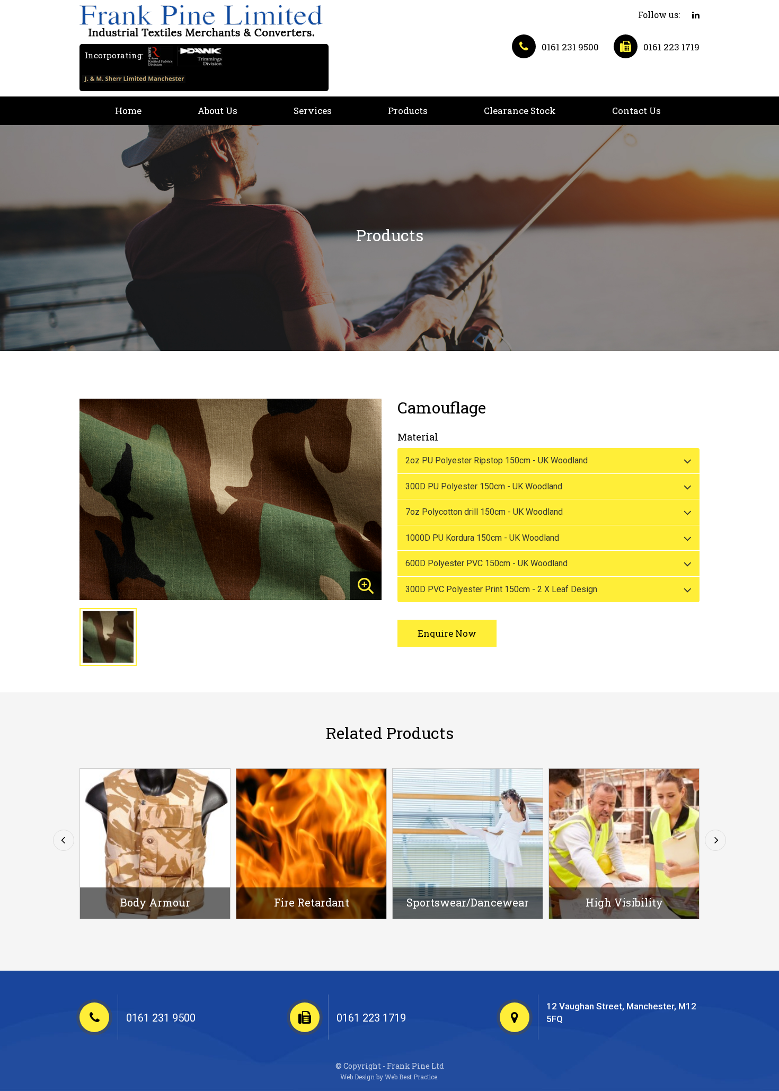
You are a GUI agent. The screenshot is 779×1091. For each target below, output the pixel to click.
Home (128, 110)
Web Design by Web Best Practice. (389, 1077)
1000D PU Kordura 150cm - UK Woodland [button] (482, 538)
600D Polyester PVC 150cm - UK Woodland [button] (486, 563)
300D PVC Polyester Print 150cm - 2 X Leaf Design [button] (501, 589)
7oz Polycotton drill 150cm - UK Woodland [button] (484, 512)
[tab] (548, 460)
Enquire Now (447, 633)
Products (408, 110)
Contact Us (636, 110)
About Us (217, 110)
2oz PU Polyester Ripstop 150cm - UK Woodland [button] (496, 460)
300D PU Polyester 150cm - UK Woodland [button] (483, 486)
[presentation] (63, 840)
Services (313, 110)
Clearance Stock (520, 110)
